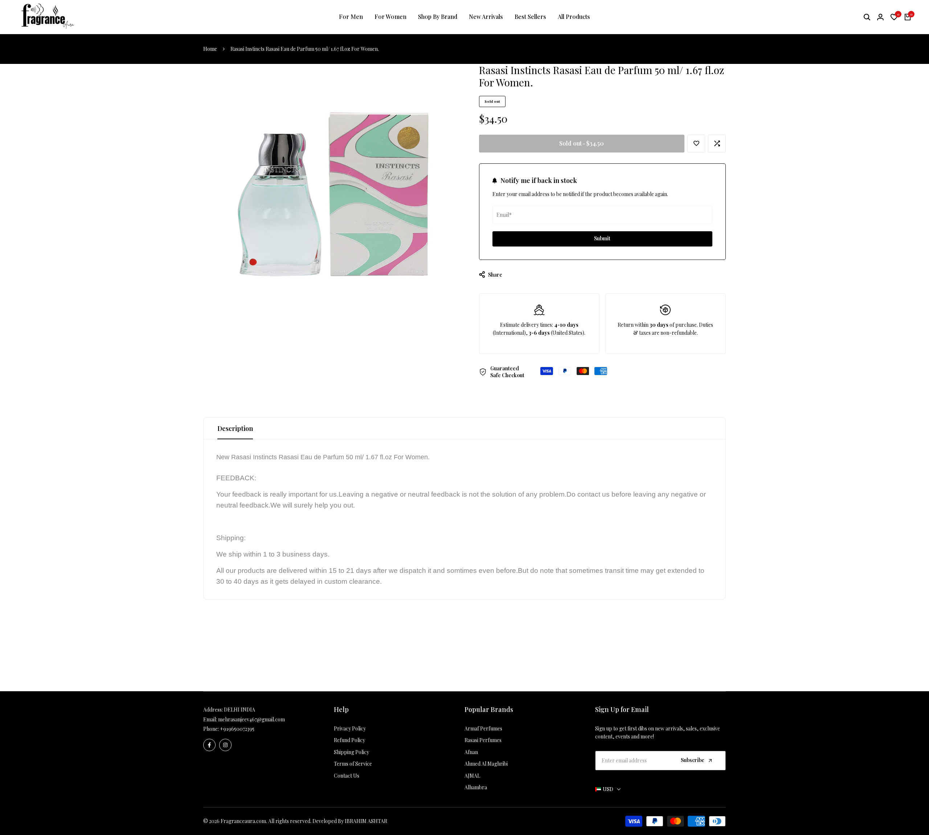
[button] (696, 143)
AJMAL (472, 775)
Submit (602, 238)
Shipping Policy (351, 752)
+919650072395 (237, 728)
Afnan (471, 752)
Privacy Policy (350, 728)
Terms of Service (353, 763)
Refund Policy (349, 740)
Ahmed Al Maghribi (486, 763)
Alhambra (475, 787)
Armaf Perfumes (483, 728)
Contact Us (346, 775)
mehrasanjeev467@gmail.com (251, 719)
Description (235, 428)
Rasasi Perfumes (483, 740)
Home (210, 48)
